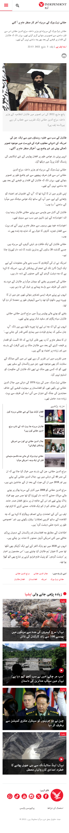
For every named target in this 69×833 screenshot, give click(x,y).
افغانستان (33, 579)
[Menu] (6, 5)
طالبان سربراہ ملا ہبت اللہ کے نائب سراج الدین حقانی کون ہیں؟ (26, 428)
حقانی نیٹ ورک (57, 579)
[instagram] (31, 796)
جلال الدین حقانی (41, 573)
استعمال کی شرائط (55, 808)
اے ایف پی (60, 47)
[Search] (17, 5)
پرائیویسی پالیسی (27, 808)
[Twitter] (38, 796)
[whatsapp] (10, 796)
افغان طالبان (19, 579)
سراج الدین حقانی (22, 573)
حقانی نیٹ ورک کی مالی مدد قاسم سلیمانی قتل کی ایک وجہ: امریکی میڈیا (24, 458)
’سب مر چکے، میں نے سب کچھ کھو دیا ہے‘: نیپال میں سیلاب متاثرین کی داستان (37, 678)
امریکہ (44, 579)
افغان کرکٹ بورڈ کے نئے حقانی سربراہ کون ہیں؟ (25, 414)
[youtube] (24, 796)
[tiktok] (17, 796)
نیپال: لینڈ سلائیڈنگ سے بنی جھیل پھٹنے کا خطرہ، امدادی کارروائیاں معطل (37, 767)
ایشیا (28, 594)
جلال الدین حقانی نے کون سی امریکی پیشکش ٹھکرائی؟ (27, 443)
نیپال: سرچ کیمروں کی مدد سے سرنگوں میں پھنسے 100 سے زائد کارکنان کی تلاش (38, 634)
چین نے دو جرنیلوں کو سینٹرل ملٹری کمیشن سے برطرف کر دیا (35, 723)
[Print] (64, 55)
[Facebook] (46, 796)
